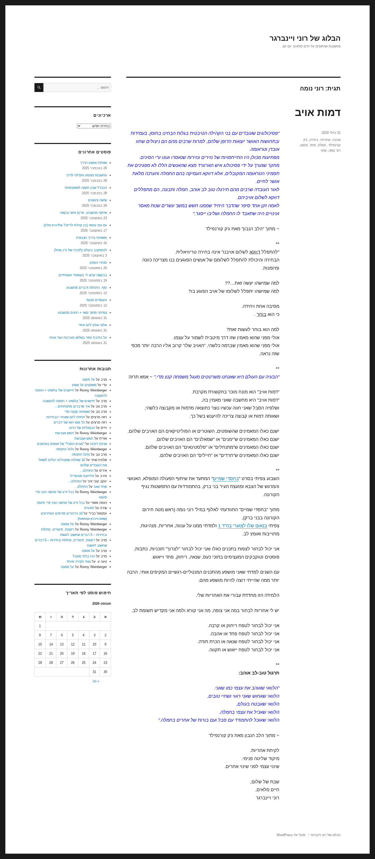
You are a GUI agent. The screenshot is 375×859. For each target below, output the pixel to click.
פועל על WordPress (291, 835)
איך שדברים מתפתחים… (72, 406)
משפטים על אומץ (84, 385)
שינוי (324, 150)
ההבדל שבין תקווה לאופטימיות (86, 188)
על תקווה (88, 379)
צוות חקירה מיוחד (78, 561)
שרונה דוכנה (98, 444)
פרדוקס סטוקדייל (82, 476)
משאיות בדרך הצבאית (91, 238)
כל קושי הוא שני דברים (69, 422)
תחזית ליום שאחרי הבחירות (65, 417)
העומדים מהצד (96, 300)
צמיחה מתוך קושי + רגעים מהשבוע (82, 312)
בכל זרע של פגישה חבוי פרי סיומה (61, 503)
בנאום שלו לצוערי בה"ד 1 (242, 525)
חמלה (322, 145)
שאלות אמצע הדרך (93, 163)
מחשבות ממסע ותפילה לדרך (86, 175)
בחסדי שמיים (226, 478)
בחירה (313, 140)
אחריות (325, 140)
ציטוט (304, 145)
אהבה (336, 140)
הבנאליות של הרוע (82, 428)
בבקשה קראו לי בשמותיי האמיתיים (83, 275)
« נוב (95, 681)
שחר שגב (100, 486)
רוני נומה (335, 150)
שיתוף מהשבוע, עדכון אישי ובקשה (83, 213)
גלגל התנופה (65, 449)
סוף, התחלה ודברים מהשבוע (86, 287)
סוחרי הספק (98, 263)
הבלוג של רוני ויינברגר (305, 38)
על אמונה (67, 524)
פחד (313, 145)
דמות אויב (318, 112)
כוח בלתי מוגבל (84, 556)
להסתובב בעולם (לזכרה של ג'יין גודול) (80, 250)
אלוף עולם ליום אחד (93, 325)
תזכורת (89, 508)
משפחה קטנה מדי (77, 412)
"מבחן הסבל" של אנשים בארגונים (60, 444)
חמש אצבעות (64, 433)
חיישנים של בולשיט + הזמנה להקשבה (69, 401)
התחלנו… (86, 470)
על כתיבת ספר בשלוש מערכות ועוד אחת (78, 337)
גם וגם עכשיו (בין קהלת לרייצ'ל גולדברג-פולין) (75, 225)
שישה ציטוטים (97, 200)
